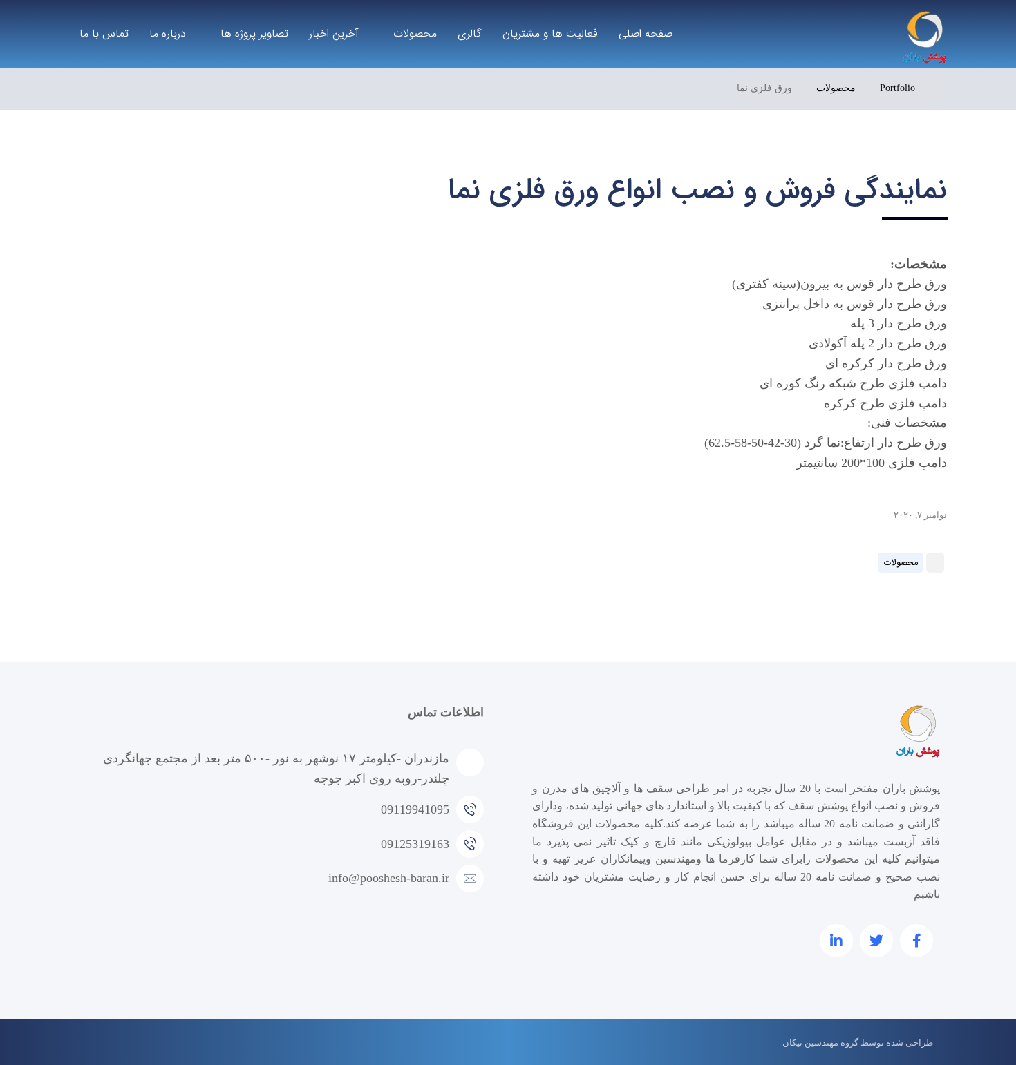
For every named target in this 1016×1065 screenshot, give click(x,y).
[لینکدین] (836, 940)
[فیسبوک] (916, 940)
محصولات (901, 562)
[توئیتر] (876, 940)
